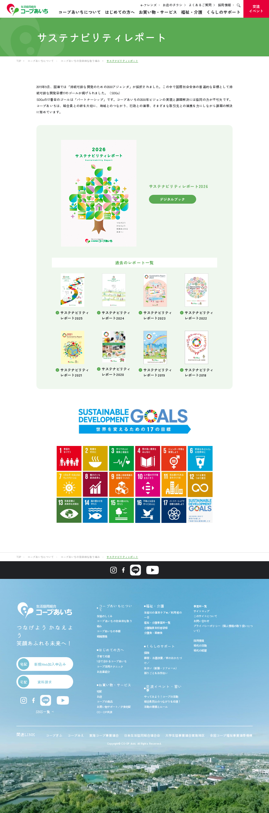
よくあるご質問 (200, 5)
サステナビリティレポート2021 (74, 372)
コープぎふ (54, 735)
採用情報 (224, 5)
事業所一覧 (200, 606)
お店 (99, 696)
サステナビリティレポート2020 (116, 371)
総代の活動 (200, 645)
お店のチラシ (172, 5)
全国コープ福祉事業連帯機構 (231, 735)
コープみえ (76, 735)
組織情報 (102, 636)
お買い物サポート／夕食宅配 (114, 707)
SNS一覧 (43, 711)
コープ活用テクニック (110, 666)
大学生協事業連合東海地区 (185, 735)
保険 (146, 653)
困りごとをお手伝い (156, 673)
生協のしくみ (105, 616)
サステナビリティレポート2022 (199, 315)
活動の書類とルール (156, 707)
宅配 (99, 691)
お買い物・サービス (158, 12)
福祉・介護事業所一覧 (157, 622)
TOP (18, 61)
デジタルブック (172, 199)
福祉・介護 (191, 12)
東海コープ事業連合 (104, 735)
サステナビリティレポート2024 (116, 315)
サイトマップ (201, 611)
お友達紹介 (103, 672)
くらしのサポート (223, 12)
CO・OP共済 (104, 712)
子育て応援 (103, 656)
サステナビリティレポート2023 (157, 315)
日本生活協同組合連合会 (142, 735)
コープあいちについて (79, 12)
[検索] (238, 5)
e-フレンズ (149, 5)
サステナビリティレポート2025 (74, 315)
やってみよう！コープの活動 (161, 696)
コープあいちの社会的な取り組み (80, 61)
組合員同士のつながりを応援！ (162, 701)
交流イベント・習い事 (164, 688)
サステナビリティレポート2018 (199, 372)
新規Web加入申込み (43, 664)
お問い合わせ (201, 621)
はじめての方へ (120, 12)
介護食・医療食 (153, 633)
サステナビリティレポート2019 (157, 372)
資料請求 (36, 681)
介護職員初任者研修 (156, 628)
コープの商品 (105, 701)
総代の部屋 (200, 650)
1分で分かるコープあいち (112, 661)
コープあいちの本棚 (108, 631)
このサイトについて (205, 616)
